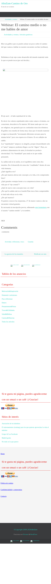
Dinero (4, 302)
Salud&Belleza (7, 313)
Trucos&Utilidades (8, 309)
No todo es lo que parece (10, 441)
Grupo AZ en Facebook (10, 433)
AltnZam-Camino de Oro (14, 3)
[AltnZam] (25, 264)
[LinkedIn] (36, 264)
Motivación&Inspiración (10, 290)
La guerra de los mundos (13, 253)
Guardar (30, 241)
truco (22, 241)
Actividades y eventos (11, 19)
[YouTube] (14, 264)
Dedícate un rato (40, 253)
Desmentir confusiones (9, 294)
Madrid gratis (6, 437)
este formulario (41, 207)
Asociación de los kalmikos (11, 422)
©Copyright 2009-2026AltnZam (25, 528)
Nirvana (25, 533)
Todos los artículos (8, 321)
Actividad (8, 241)
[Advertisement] (25, 357)
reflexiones (16, 241)
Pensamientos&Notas (9, 305)
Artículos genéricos (25, 34)
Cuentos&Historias (8, 317)
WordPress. (33, 533)
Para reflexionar (7, 298)
